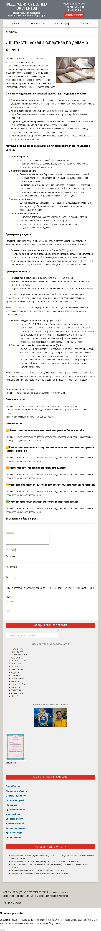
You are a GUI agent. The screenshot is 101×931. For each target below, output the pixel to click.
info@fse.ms (74, 9)
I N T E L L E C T (16, 666)
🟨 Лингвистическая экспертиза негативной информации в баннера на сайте (45, 430)
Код (12, 532)
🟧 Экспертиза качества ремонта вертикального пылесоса (36, 467)
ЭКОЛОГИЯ (15, 687)
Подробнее (54, 923)
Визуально (8, 532)
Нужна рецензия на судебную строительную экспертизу (41, 870)
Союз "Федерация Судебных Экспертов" (50, 895)
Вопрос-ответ (39, 23)
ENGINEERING (16, 664)
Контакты (86, 23)
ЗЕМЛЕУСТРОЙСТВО (19, 684)
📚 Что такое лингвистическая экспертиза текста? (30, 416)
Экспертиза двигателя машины (20, 389)
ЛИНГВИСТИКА (11, 32)
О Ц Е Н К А (15, 675)
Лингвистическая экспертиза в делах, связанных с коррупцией (35, 392)
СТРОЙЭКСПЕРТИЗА (19, 661)
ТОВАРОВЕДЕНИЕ (18, 693)
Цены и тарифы (62, 23)
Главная (15, 23)
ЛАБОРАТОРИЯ (17, 669)
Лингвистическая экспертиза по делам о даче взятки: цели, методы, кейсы (41, 406)
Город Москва (13, 786)
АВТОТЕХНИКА (17, 658)
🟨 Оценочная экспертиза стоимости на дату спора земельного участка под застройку (50, 484)
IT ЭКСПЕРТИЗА (17, 649)
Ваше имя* (11, 556)
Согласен (2, 929)
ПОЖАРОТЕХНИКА (18, 678)
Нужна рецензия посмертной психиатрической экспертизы (43, 873)
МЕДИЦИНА (16, 672)
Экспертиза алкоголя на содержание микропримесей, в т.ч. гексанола (50, 861)
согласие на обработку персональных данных (35, 587)
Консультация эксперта (50, 846)
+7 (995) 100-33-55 (74, 6)
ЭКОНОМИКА (16, 681)
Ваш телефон (12, 566)
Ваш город (11, 577)
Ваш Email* (11, 550)
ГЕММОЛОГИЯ (16, 690)
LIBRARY (14, 696)
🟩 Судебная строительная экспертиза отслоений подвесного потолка (42, 501)
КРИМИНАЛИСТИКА (19, 655)
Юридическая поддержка (50, 625)
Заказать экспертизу (74, 15)
